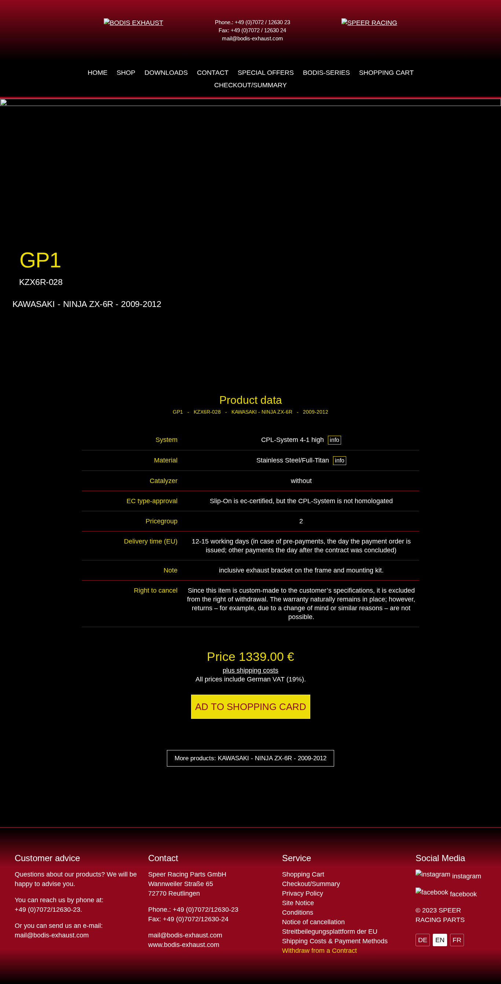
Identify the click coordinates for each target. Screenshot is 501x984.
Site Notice (298, 903)
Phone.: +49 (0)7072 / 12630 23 (252, 22)
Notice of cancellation (313, 922)
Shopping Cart (303, 874)
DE (422, 940)
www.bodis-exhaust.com (183, 944)
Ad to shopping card (250, 706)
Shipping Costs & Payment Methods (335, 941)
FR (457, 940)
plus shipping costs (250, 670)
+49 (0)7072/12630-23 (47, 909)
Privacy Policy (302, 893)
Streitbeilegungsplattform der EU (329, 931)
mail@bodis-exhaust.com (252, 38)
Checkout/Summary (311, 884)
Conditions (297, 912)
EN (440, 940)
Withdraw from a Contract (319, 950)
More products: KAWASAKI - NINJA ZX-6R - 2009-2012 (250, 758)
